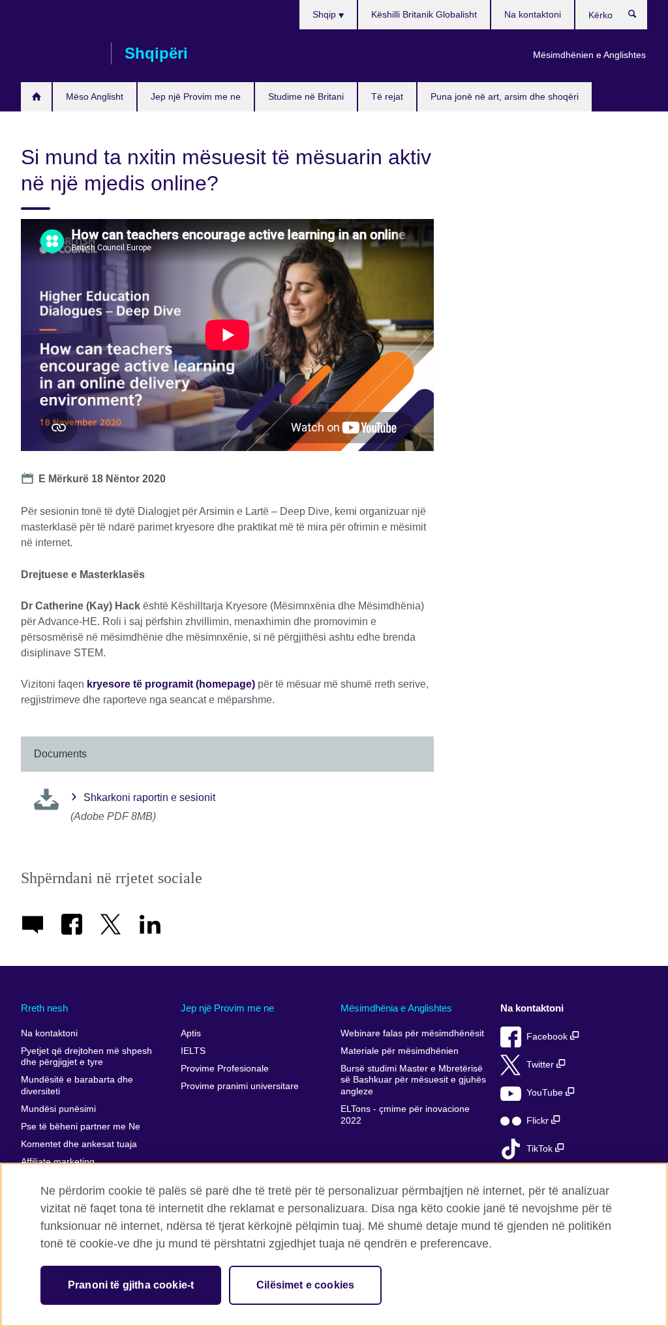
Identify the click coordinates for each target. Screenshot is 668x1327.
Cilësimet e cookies (305, 1285)
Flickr (538, 1121)
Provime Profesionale (225, 1068)
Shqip (325, 14)
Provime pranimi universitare (240, 1086)
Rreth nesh (44, 1007)
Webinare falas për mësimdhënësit (412, 1033)
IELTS (193, 1051)
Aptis (191, 1033)
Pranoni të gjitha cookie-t (131, 1285)
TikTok (540, 1149)
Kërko (639, 16)
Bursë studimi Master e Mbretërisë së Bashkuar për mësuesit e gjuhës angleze (413, 1080)
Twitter (541, 1065)
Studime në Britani (306, 96)
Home (36, 96)
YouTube (546, 1093)
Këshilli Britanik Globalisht (424, 14)
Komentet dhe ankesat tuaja (79, 1144)
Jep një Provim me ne (196, 96)
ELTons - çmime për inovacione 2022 (405, 1115)
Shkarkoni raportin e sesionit (149, 797)
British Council (59, 53)
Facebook (548, 1037)
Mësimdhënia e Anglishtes (396, 1007)
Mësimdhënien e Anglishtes (589, 55)
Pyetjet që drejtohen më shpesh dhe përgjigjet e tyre (86, 1057)
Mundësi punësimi (58, 1109)
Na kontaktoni (532, 14)
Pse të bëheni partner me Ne (80, 1126)
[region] (334, 1245)
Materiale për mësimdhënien (400, 1051)
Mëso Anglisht (94, 96)
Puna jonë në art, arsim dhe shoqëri (505, 96)
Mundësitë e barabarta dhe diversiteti (77, 1085)
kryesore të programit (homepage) (171, 684)
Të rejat (387, 96)
